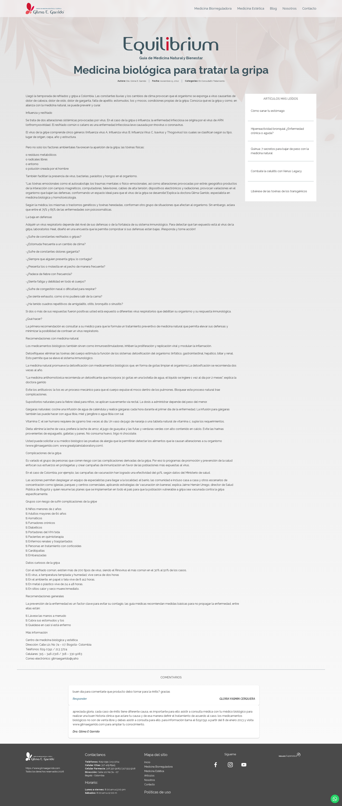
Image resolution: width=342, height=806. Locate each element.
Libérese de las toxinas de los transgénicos (279, 191)
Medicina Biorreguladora (213, 8)
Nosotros (290, 8)
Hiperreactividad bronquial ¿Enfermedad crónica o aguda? (277, 131)
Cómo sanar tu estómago (268, 110)
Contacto (309, 8)
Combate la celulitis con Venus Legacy (276, 171)
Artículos (149, 775)
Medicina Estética (250, 8)
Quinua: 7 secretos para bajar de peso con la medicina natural (280, 151)
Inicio (147, 762)
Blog (273, 8)
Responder (80, 698)
